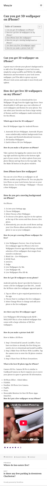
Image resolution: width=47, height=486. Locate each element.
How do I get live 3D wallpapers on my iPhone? (20, 33)
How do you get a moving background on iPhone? (21, 41)
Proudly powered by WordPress (13, 482)
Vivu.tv (8, 5)
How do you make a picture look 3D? (20, 48)
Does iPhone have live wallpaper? (18, 38)
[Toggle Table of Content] (38, 27)
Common (32, 457)
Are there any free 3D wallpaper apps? (20, 45)
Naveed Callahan (21, 457)
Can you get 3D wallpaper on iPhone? (20, 30)
